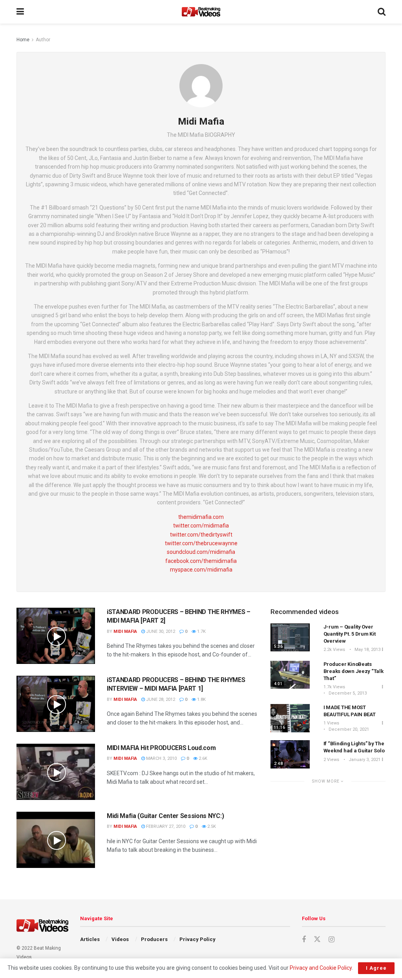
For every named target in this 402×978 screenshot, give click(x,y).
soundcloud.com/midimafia (201, 552)
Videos (120, 939)
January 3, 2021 (363, 759)
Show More (326, 781)
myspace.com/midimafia (201, 569)
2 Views (331, 759)
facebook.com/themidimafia (201, 561)
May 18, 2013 (366, 649)
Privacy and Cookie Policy (321, 968)
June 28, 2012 (160, 699)
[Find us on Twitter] (317, 939)
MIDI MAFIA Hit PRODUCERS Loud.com (161, 748)
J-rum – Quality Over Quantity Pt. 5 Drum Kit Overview (349, 634)
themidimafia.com (201, 517)
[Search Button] (382, 12)
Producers (154, 939)
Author (43, 39)
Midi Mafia (125, 631)
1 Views (331, 723)
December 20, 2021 (348, 729)
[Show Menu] (20, 12)
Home (22, 39)
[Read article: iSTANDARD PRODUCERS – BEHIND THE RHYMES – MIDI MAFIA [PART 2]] (55, 636)
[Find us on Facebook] (304, 939)
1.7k (201, 631)
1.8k (201, 699)
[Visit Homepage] (201, 12)
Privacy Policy (197, 939)
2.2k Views (334, 649)
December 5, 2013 (347, 693)
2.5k (211, 826)
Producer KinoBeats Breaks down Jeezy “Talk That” (353, 671)
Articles (90, 939)
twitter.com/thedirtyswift (201, 534)
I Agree (376, 968)
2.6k (202, 758)
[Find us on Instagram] (331, 939)
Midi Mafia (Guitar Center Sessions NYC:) (165, 816)
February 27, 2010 (165, 826)
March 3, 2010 (161, 758)
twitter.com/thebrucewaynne (201, 543)
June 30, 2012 (160, 631)
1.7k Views (334, 686)
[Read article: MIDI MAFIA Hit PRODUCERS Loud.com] (55, 772)
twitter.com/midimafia (201, 525)
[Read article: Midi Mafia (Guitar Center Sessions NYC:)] (55, 840)
